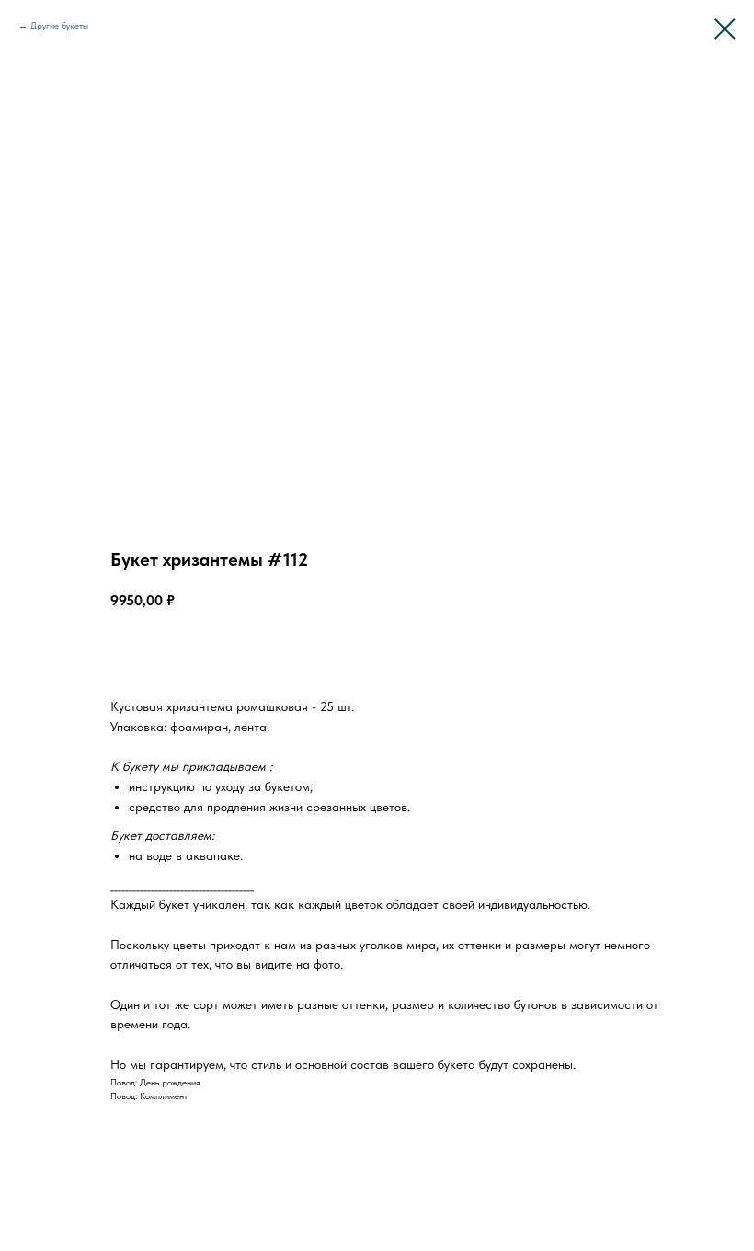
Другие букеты (59, 24)
